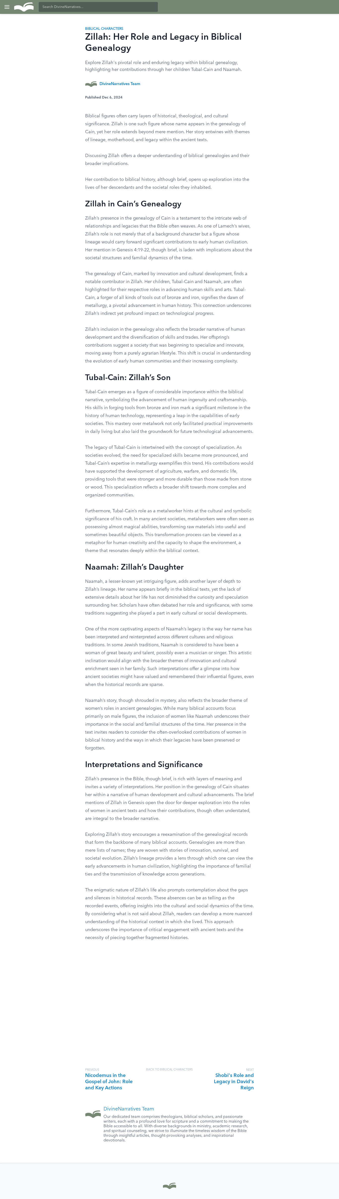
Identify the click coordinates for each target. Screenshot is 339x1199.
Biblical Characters (104, 29)
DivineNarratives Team (120, 84)
